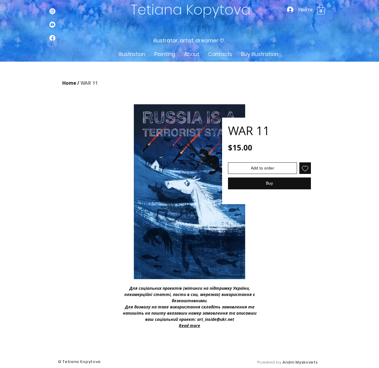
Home (69, 83)
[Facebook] (52, 38)
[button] (321, 10)
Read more (189, 325)
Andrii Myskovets (300, 362)
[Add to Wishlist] (305, 168)
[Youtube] (52, 25)
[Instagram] (52, 11)
